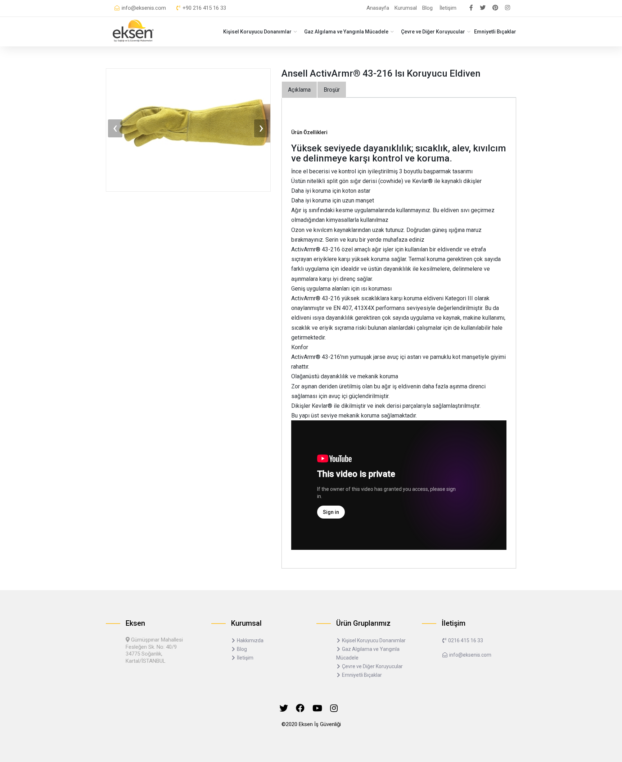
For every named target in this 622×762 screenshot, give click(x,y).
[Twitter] (284, 708)
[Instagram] (333, 708)
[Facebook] (300, 708)
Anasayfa (377, 8)
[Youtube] (317, 708)
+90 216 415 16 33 (203, 8)
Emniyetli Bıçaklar (495, 32)
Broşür (332, 89)
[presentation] (115, 128)
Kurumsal (406, 8)
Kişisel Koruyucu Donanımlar (257, 32)
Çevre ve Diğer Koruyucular (433, 32)
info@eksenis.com (143, 8)
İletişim (448, 8)
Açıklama (299, 89)
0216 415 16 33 (465, 640)
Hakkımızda (249, 640)
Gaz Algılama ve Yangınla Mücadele (346, 32)
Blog (427, 8)
